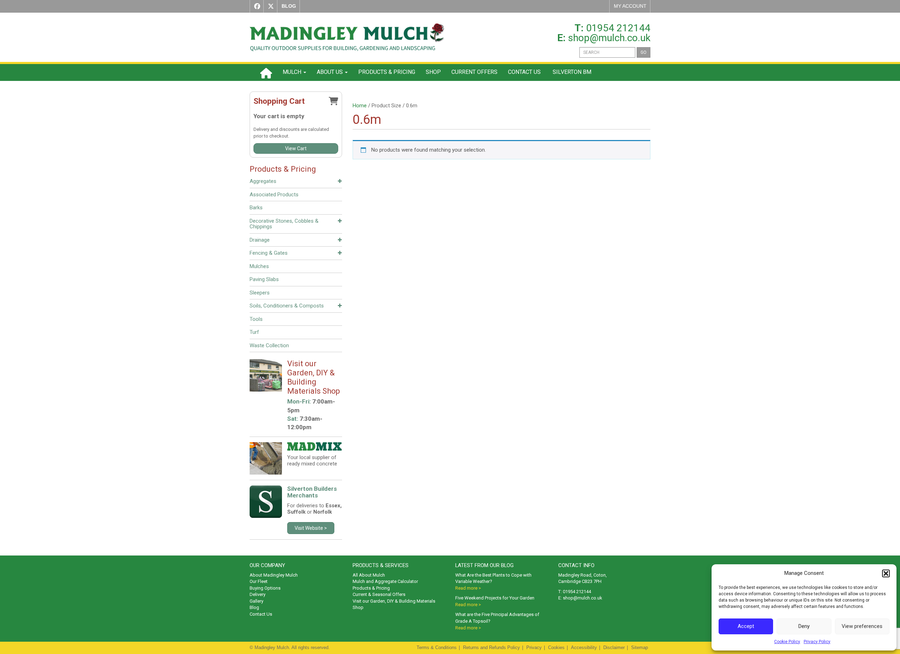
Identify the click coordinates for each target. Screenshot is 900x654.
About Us (330, 72)
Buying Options (265, 588)
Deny (804, 626)
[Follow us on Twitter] (269, 6)
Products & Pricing (386, 72)
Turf (254, 332)
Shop (433, 72)
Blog (254, 607)
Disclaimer (614, 647)
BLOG (289, 6)
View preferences (862, 626)
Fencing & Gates (269, 253)
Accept (746, 626)
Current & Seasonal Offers (379, 594)
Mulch (293, 72)
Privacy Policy (817, 641)
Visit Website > (311, 528)
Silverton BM (571, 72)
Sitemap (639, 647)
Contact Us (524, 72)
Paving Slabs (264, 279)
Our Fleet (259, 581)
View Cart (296, 148)
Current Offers (474, 72)
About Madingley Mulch (274, 575)
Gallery (256, 601)
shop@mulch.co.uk (609, 38)
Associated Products (274, 194)
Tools (256, 319)
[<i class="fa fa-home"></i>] (266, 72)
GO (644, 52)
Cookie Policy (787, 641)
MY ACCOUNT (630, 6)
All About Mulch (369, 575)
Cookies (556, 647)
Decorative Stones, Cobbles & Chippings (284, 224)
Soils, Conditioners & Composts (287, 306)
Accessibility (584, 647)
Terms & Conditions (437, 647)
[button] (885, 573)
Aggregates (263, 181)
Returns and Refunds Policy (491, 647)
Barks (256, 207)
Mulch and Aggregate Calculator (385, 581)
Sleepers (260, 293)
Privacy (534, 647)
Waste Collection (269, 345)
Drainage (260, 240)
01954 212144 (618, 28)
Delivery (257, 594)
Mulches (259, 266)
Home (360, 105)
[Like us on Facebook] (256, 6)
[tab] (296, 182)
